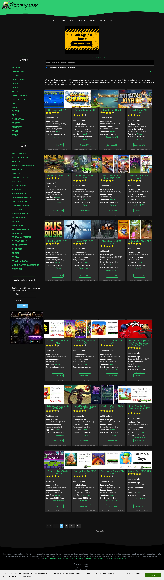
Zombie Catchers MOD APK (84, 176)
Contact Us (81, 20)
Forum (62, 20)
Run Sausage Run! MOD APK (112, 341)
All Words (63, 67)
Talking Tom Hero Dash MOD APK (58, 407)
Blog (71, 20)
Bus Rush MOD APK (57, 240)
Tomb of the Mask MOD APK (58, 341)
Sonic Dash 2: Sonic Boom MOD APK (112, 176)
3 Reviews (139, 139)
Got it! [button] (153, 575)
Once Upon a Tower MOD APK (112, 472)
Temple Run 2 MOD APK (57, 175)
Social (92, 20)
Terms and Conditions (118, 558)
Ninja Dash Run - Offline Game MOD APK (85, 407)
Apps (111, 20)
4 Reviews (112, 205)
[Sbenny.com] (20, 5)
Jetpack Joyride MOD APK (139, 111)
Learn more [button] (26, 576)
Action (57, 197)
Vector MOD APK (85, 240)
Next (72, 526)
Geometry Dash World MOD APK (58, 472)
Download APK (57, 145)
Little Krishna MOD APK (139, 240)
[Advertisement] (100, 300)
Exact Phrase (52, 67)
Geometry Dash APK (57, 109)
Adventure (113, 131)
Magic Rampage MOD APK (112, 242)
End (78, 526)
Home (53, 20)
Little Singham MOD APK (85, 341)
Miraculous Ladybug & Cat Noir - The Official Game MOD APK (139, 343)
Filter (151, 71)
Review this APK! (112, 137)
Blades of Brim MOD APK (139, 176)
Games (102, 20)
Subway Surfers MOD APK (85, 111)
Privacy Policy (68, 558)
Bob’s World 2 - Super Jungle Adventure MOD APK (139, 408)
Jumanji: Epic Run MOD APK (85, 472)
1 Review (85, 205)
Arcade (57, 131)
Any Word (73, 67)
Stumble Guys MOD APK (139, 471)
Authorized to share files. (82, 558)
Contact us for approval (100, 558)
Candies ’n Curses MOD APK (112, 407)
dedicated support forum (53, 558)
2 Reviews (57, 137)
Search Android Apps (99, 58)
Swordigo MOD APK (112, 109)
